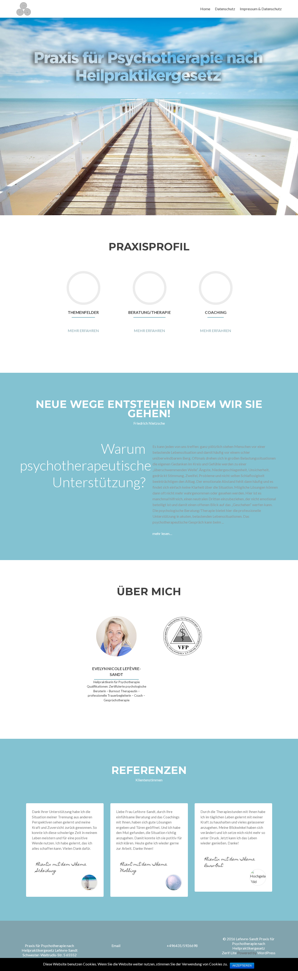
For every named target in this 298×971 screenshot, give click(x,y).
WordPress (266, 953)
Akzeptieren (242, 965)
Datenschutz (225, 9)
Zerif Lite (229, 953)
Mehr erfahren (83, 330)
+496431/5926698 (182, 945)
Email (116, 945)
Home (205, 9)
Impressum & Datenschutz (261, 9)
